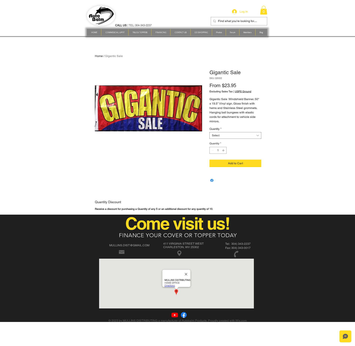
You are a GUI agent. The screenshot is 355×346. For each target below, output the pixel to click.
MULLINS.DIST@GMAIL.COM (129, 245)
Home (99, 56)
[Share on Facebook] (212, 180)
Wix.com (241, 320)
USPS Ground (243, 91)
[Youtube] (175, 315)
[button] (201, 32)
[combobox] (235, 135)
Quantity (215, 128)
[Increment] (223, 150)
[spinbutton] (218, 150)
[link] (263, 10)
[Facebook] (184, 315)
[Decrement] (212, 150)
